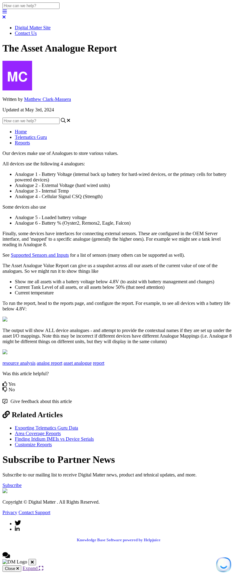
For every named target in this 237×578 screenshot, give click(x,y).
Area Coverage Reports (38, 433)
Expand (31, 568)
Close (10, 568)
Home (21, 131)
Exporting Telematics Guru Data (46, 427)
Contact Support (34, 512)
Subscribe (12, 485)
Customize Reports (33, 444)
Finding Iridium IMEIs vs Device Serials (54, 439)
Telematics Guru (31, 137)
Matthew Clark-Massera (47, 99)
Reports (22, 142)
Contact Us (26, 33)
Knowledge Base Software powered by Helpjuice (118, 540)
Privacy (9, 512)
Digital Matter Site (33, 27)
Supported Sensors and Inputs (40, 255)
